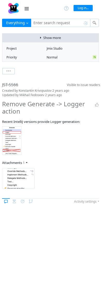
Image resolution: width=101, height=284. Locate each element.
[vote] (97, 104)
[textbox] (60, 23)
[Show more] (8, 71)
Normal (52, 57)
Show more (52, 37)
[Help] (66, 8)
